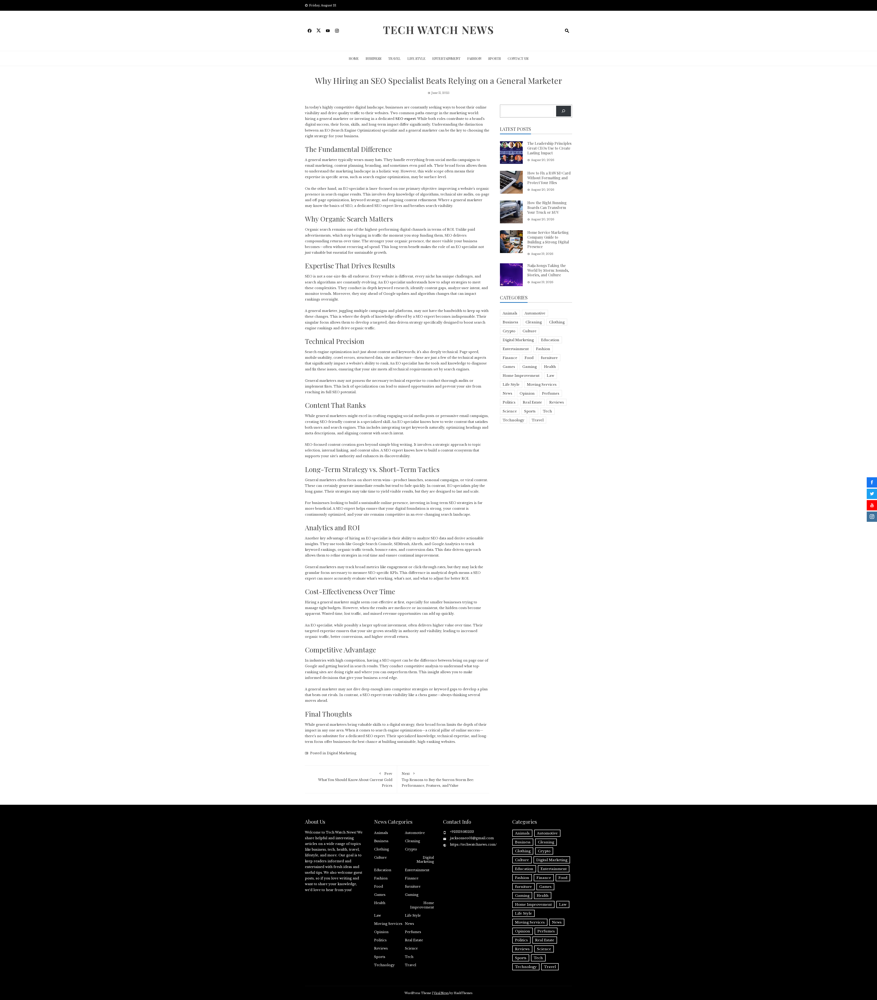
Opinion (527, 393)
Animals (510, 313)
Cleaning (534, 322)
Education (550, 340)
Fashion (474, 58)
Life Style (416, 58)
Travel (394, 58)
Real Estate (532, 402)
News (507, 393)
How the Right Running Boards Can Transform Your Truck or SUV (547, 207)
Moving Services (542, 384)
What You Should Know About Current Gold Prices (355, 779)
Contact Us (518, 58)
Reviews (556, 402)
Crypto (509, 331)
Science (510, 411)
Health (550, 366)
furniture (549, 358)
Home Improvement (521, 375)
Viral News (441, 993)
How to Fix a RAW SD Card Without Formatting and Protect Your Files (549, 178)
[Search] (563, 111)
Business (373, 58)
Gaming (529, 366)
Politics (509, 402)
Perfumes (550, 393)
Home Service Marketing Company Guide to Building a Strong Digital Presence (548, 239)
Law (550, 375)
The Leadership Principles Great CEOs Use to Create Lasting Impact (549, 148)
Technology (513, 420)
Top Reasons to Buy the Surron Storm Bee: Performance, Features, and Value (438, 779)
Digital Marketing (341, 753)
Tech (547, 411)
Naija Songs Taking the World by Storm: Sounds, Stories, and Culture (548, 270)
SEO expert (405, 119)
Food (529, 358)
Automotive (535, 313)
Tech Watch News (438, 30)
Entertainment (446, 58)
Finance (510, 358)
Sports (494, 58)
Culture (529, 331)
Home (354, 58)
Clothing (557, 322)
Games (509, 366)
